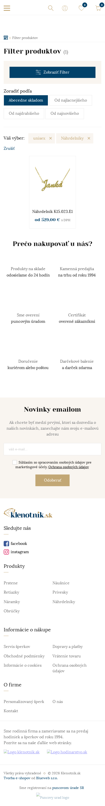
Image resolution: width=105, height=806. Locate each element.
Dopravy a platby (67, 646)
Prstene (11, 583)
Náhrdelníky (72, 138)
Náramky (12, 601)
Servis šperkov (17, 646)
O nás (57, 701)
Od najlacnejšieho (70, 100)
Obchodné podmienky (24, 656)
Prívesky (60, 592)
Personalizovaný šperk (24, 701)
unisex (39, 138)
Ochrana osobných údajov (68, 467)
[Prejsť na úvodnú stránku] (28, 513)
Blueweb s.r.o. (47, 778)
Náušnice (61, 583)
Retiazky (11, 592)
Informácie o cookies (23, 665)
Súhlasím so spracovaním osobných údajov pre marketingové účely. (53, 464)
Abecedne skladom (26, 100)
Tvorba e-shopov (17, 778)
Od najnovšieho (65, 113)
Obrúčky (12, 611)
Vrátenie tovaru (66, 656)
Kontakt (11, 711)
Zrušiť (9, 148)
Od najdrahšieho (24, 113)
